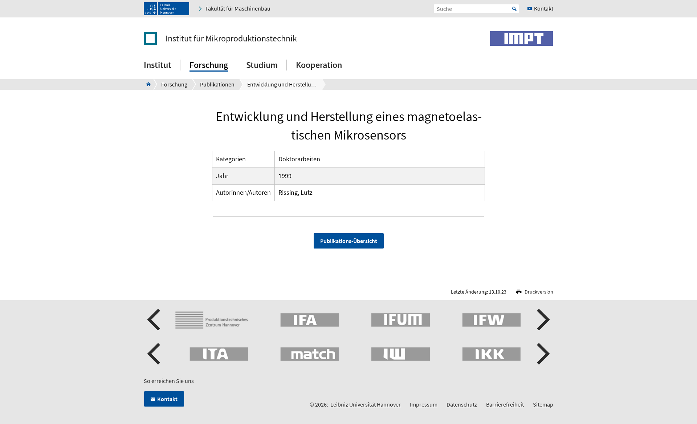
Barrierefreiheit (505, 404)
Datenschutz (462, 404)
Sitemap (543, 404)
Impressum (423, 404)
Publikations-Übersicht (348, 241)
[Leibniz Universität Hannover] (166, 8)
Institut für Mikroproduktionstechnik (231, 38)
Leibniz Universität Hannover (365, 404)
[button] (155, 320)
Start (514, 8)
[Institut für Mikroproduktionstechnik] (146, 84)
